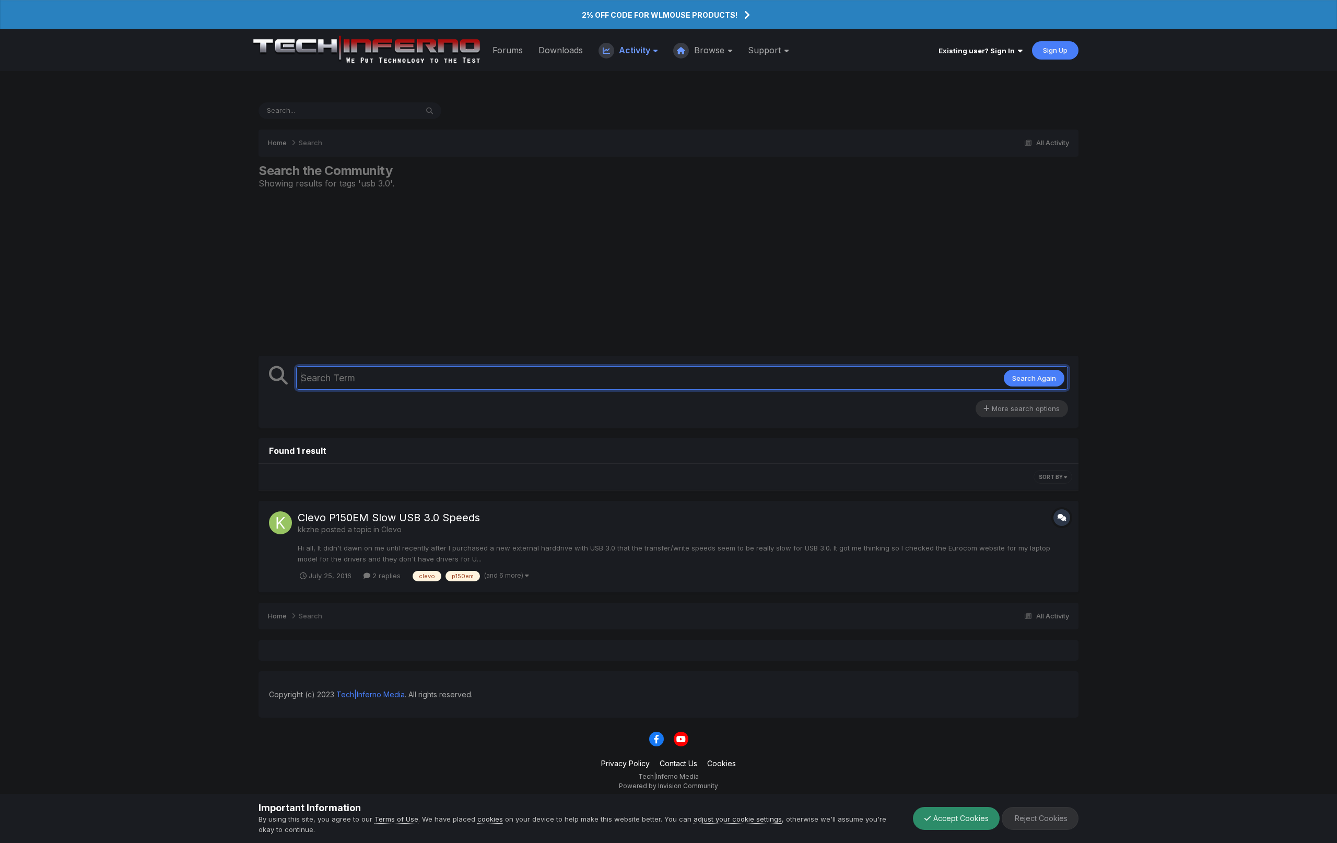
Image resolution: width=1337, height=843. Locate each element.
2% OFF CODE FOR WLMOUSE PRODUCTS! (659, 14)
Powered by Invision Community (668, 786)
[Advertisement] (668, 272)
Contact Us (678, 763)
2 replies (385, 575)
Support (765, 50)
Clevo (391, 529)
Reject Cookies (1040, 818)
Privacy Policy (625, 763)
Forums (507, 50)
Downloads (560, 50)
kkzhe (308, 529)
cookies (490, 819)
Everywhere (385, 110)
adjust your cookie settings (738, 819)
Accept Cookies (960, 818)
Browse (709, 50)
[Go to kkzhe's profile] (280, 522)
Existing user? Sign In (978, 50)
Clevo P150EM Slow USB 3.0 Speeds (389, 517)
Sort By (1051, 477)
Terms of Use (396, 819)
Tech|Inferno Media (370, 694)
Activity (634, 50)
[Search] (429, 110)
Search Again (1034, 378)
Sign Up (1055, 50)
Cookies (721, 763)
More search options (1025, 408)
